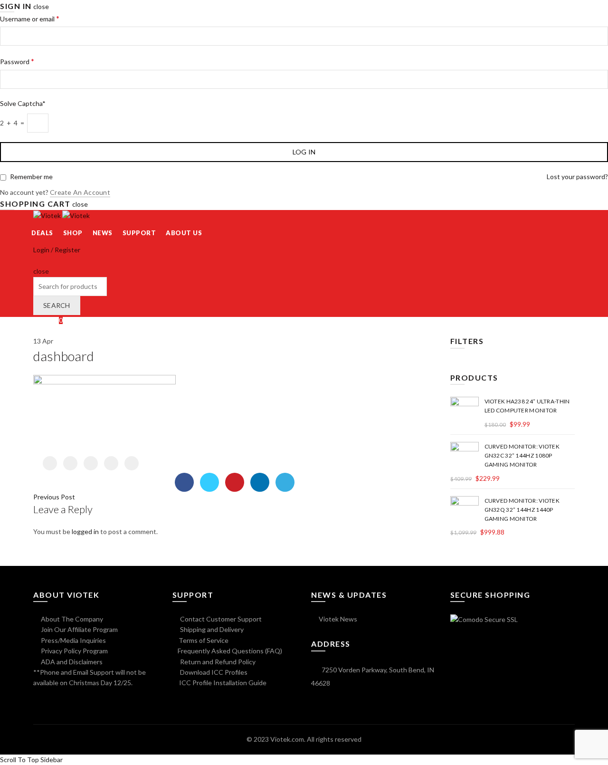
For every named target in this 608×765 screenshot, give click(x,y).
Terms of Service (203, 640)
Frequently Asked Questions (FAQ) (230, 651)
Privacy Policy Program (73, 651)
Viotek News (337, 619)
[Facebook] (50, 463)
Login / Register (56, 250)
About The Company (71, 619)
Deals (42, 233)
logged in (85, 531)
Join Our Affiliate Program (78, 629)
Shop (73, 233)
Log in (304, 152)
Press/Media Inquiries (72, 640)
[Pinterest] (91, 463)
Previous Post (54, 497)
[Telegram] (131, 463)
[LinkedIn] (111, 463)
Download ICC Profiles (213, 672)
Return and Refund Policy (217, 662)
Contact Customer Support (220, 619)
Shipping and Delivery (211, 629)
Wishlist (48, 320)
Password (17, 61)
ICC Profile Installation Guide (222, 683)
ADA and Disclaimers (71, 662)
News (103, 233)
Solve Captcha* (23, 103)
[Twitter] (70, 463)
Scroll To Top (19, 759)
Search (56, 305)
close (41, 6)
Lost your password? (577, 176)
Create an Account (80, 192)
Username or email (29, 18)
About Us (184, 233)
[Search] (36, 261)
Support (139, 233)
